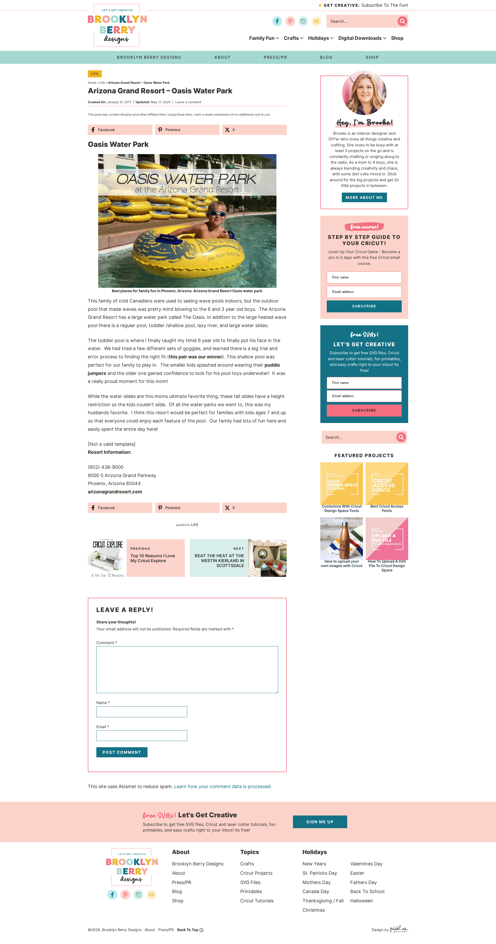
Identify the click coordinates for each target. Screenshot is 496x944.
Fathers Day (363, 882)
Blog (177, 891)
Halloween (361, 900)
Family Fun (262, 38)
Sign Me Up (320, 821)
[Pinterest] (290, 21)
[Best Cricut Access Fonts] (387, 483)
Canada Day (316, 891)
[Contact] (316, 21)
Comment (106, 642)
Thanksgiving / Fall (323, 900)
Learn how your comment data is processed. (223, 786)
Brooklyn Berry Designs (197, 863)
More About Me (364, 197)
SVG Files (250, 882)
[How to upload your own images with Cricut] (341, 538)
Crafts (291, 38)
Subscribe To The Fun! (366, 5)
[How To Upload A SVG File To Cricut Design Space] (387, 538)
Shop (397, 38)
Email (102, 726)
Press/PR (181, 882)
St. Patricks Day (320, 873)
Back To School (367, 891)
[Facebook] (277, 21)
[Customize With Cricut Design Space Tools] (341, 483)
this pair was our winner (195, 356)
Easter (357, 873)
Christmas (314, 910)
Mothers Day (317, 882)
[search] (402, 21)
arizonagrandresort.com (115, 491)
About (178, 873)
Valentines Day (366, 863)
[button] (269, 162)
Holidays (318, 38)
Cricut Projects (256, 873)
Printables (251, 891)
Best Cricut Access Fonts (387, 508)
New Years (314, 863)
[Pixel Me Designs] (398, 930)
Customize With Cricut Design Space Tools (342, 508)
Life (95, 73)
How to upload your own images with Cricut (341, 563)
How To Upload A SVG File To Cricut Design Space (387, 565)
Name (103, 702)
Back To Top (187, 929)
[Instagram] (303, 21)
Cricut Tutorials (257, 900)
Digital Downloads (360, 38)
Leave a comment (188, 102)
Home (92, 83)
